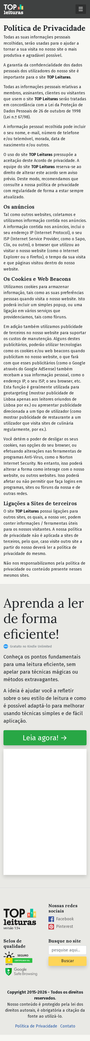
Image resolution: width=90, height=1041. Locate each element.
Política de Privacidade (36, 1026)
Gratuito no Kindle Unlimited (31, 646)
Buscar (67, 961)
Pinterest (64, 926)
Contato (67, 1026)
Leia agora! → (45, 737)
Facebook (64, 919)
